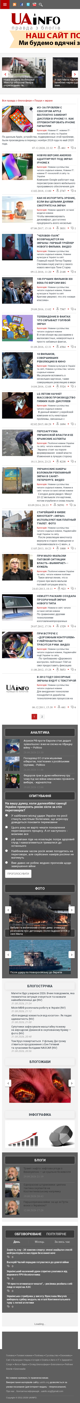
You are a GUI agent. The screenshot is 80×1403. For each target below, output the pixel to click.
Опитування (40, 796)
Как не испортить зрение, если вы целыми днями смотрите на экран (56, 201)
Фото (40, 888)
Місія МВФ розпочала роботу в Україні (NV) (38, 1007)
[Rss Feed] (14, 5)
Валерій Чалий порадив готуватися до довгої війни (38, 1262)
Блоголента (57, 1364)
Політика (38, 1355)
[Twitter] (27, 5)
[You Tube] (34, 5)
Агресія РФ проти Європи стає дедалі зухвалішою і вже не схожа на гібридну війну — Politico (48, 744)
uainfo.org (44, 1382)
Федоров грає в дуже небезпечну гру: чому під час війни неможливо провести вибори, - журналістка (49, 779)
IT (58, 1360)
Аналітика (40, 732)
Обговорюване (28, 1234)
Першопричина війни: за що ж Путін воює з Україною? (46, 1203)
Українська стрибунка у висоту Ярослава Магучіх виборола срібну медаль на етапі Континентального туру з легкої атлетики (38, 1299)
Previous (4, 74)
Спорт (9, 1364)
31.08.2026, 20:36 (21, 1051)
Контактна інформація (27, 1391)
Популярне (56, 1234)
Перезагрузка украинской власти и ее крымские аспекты (55, 435)
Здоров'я (66, 1360)
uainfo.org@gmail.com (52, 1391)
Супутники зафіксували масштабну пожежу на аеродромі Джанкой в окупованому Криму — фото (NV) (41, 1030)
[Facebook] (20, 5)
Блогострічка (40, 986)
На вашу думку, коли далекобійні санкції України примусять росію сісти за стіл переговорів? (35, 807)
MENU (4, 4)
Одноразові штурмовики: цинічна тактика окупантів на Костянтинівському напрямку (45, 1188)
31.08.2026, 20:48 (21, 1036)
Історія (35, 1360)
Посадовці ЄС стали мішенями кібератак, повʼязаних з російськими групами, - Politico (46, 762)
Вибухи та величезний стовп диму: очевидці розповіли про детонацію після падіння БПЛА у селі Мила (40, 930)
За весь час (62, 1241)
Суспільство (51, 1355)
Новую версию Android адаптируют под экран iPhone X (54, 159)
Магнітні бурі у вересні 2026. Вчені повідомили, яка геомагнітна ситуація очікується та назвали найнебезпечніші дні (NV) (42, 997)
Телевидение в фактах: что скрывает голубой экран (54, 320)
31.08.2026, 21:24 (21, 1003)
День (17, 1241)
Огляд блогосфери (39, 1364)
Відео (24, 1364)
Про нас (10, 1391)
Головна (10, 1355)
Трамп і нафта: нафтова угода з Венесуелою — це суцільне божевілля (47, 1170)
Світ (8, 1360)
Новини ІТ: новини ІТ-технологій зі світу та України (55, 173)
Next (76, 74)
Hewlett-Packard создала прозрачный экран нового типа (56, 600)
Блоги (40, 1160)
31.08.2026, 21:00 (21, 1022)
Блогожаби (40, 1062)
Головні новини (24, 1355)
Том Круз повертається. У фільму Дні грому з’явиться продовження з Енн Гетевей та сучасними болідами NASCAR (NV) (38, 1044)
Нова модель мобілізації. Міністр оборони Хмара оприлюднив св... (19, 82)
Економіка (65, 1355)
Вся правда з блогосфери (17, 100)
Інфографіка (40, 1115)
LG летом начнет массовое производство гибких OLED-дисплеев (56, 397)
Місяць (39, 1241)
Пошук (38, 100)
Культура (17, 1360)
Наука (27, 1360)
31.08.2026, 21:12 (21, 1011)
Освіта (44, 1360)
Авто (52, 1360)
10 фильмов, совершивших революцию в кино (51, 357)
